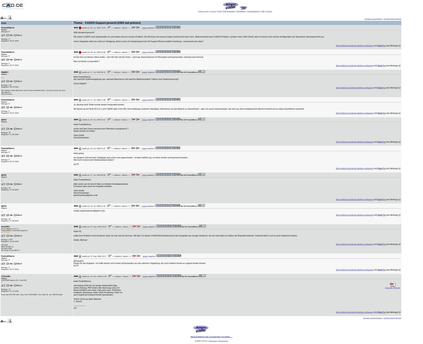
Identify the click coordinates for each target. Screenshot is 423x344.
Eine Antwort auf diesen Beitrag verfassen (354, 46)
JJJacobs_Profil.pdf (392, 288)
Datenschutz (223, 341)
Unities (144, 28)
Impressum (213, 341)
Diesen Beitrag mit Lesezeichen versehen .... (211, 337)
